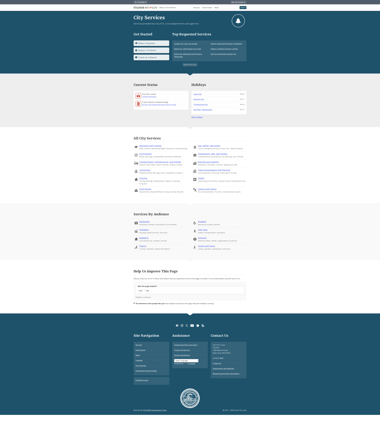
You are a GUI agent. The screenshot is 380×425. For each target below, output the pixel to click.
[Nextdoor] (197, 325)
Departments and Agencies (223, 368)
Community (144, 170)
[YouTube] (192, 325)
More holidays (197, 117)
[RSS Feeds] (203, 325)
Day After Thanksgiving (202, 110)
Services (196, 8)
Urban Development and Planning (214, 170)
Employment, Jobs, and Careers (213, 154)
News (217, 8)
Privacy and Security (182, 350)
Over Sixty (203, 229)
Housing (143, 178)
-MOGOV (145, 7)
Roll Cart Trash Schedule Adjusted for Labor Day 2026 (159, 105)
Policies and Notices (182, 355)
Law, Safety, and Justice (209, 145)
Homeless (144, 229)
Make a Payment (146, 43)
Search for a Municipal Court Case (187, 49)
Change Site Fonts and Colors (185, 345)
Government (207, 8)
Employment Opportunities (146, 371)
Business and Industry (208, 162)
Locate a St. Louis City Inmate (185, 44)
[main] (190, 160)
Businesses (144, 221)
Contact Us (217, 363)
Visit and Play (141, 366)
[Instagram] (182, 325)
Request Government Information (226, 374)
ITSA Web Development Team (155, 410)
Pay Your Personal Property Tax (223, 54)
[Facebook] (177, 325)
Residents (143, 238)
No (148, 291)
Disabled (202, 221)
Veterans (202, 238)
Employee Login (142, 380)
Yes (140, 291)
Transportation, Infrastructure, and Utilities (160, 162)
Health (201, 178)
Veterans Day (198, 99)
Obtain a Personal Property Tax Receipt (226, 44)
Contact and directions (149, 97)
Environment (145, 154)
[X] (187, 325)
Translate (191, 363)
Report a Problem (147, 50)
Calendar (139, 360)
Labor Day (197, 94)
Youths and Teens (206, 246)
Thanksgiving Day (200, 104)
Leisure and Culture (207, 189)
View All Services (190, 65)
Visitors (142, 246)
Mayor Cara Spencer (167, 7)
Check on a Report (147, 57)
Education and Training (150, 145)
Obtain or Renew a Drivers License (224, 49)
